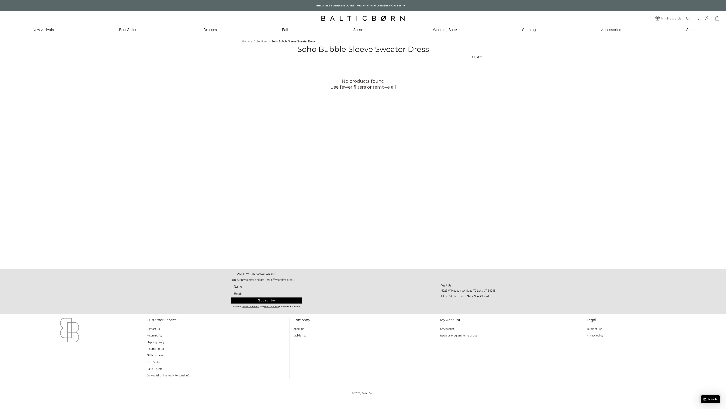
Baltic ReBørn (155, 368)
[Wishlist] (688, 18)
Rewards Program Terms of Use (458, 335)
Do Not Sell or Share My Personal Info (168, 375)
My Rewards (671, 18)
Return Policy (154, 335)
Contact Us (153, 328)
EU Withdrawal (155, 355)
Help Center (153, 362)
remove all (384, 87)
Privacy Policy (595, 335)
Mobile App (299, 335)
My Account (447, 328)
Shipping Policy (155, 342)
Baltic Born (367, 393)
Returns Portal (155, 348)
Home (246, 41)
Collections (260, 41)
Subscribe (266, 300)
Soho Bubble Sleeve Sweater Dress (293, 41)
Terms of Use (594, 328)
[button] (43, 31)
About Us (298, 328)
